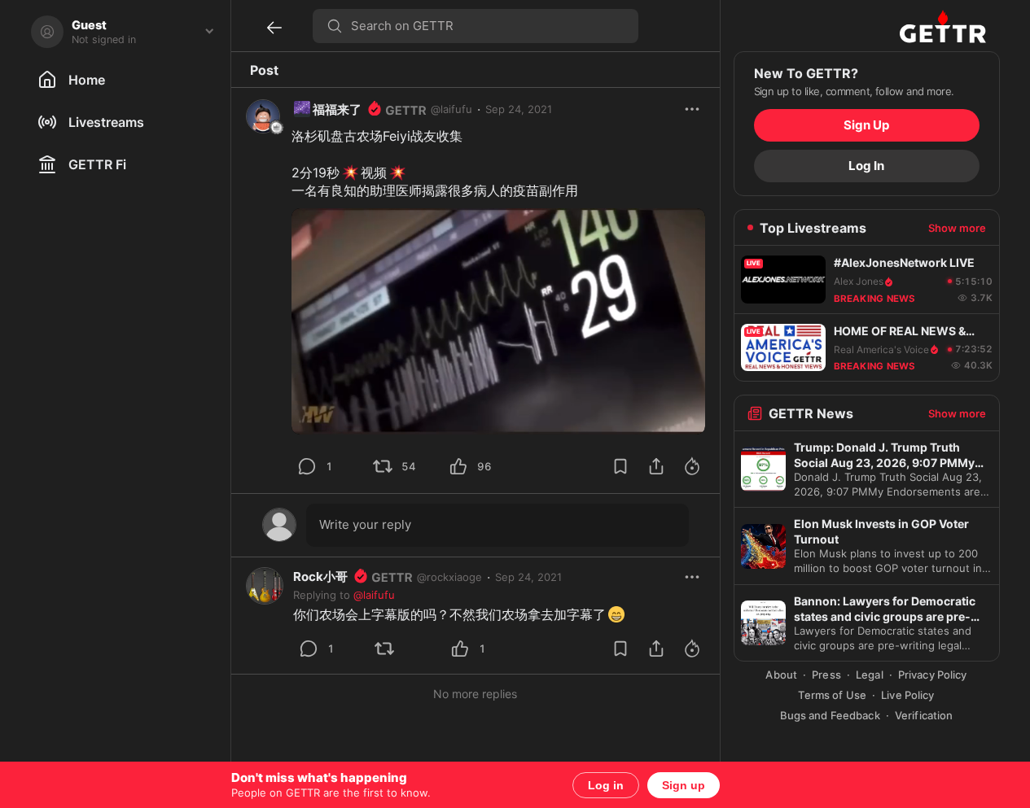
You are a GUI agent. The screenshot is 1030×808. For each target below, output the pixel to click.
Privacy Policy (932, 674)
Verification (924, 715)
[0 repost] (406, 648)
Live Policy (907, 694)
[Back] (274, 27)
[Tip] (692, 466)
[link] (528, 577)
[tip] (306, 466)
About (781, 674)
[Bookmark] (620, 466)
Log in (606, 785)
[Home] (943, 25)
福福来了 (327, 109)
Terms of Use (832, 694)
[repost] (382, 466)
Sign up (683, 785)
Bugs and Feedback (830, 715)
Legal (869, 674)
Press (826, 674)
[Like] (458, 466)
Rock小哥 (320, 576)
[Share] (656, 466)
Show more (957, 227)
